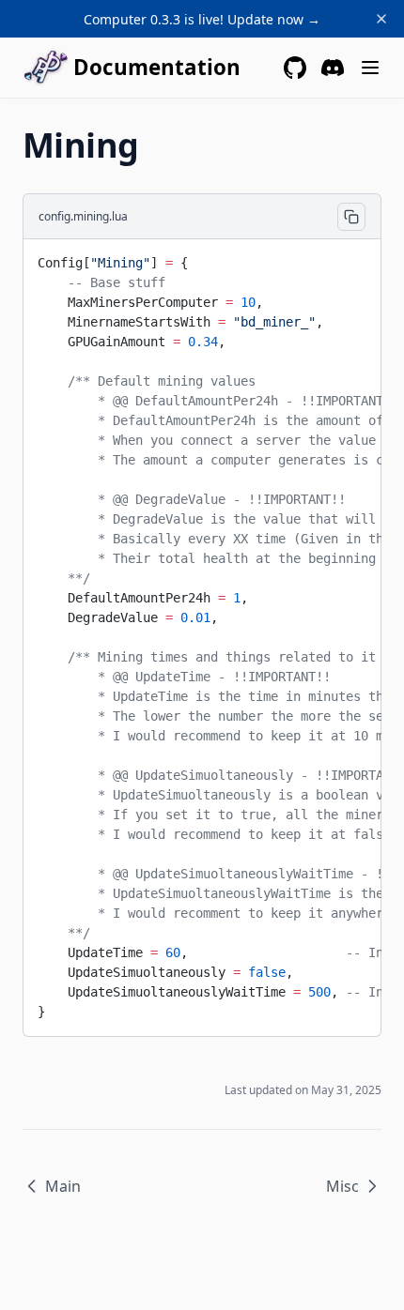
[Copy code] (351, 217)
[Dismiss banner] (381, 19)
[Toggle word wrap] (352, 260)
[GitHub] (295, 67)
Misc (342, 1186)
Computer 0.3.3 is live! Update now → (202, 19)
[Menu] (370, 67)
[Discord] (332, 67)
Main (63, 1186)
